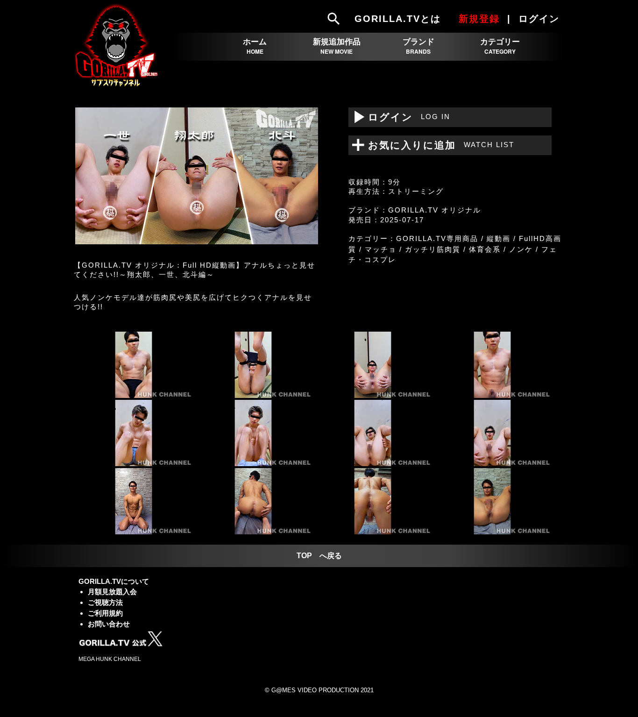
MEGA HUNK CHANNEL (109, 659)
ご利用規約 (105, 613)
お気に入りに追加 (435, 145)
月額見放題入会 (112, 592)
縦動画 (498, 238)
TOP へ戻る (319, 556)
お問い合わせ (109, 624)
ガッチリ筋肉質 (433, 249)
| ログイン (535, 19)
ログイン (399, 117)
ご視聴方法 (105, 602)
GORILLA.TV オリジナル (434, 210)
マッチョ (381, 249)
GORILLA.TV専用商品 (437, 238)
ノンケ (521, 249)
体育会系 (485, 249)
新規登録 (479, 19)
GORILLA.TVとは (397, 19)
